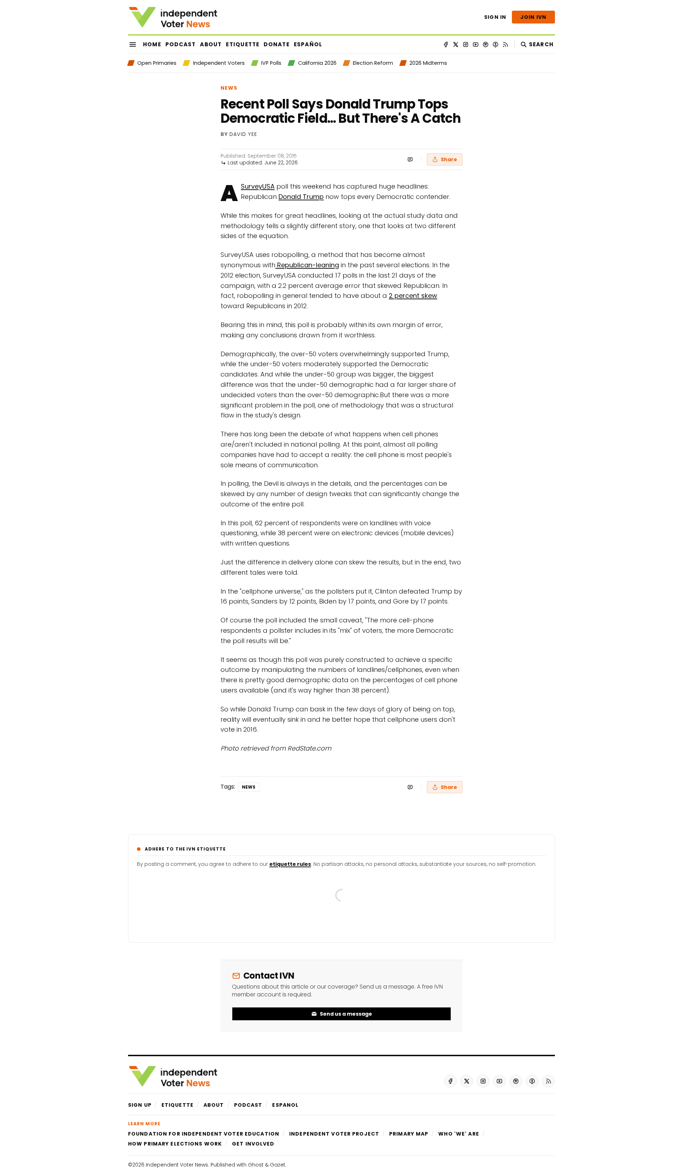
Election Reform (373, 63)
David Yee (243, 134)
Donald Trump (301, 196)
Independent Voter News (177, 1164)
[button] (140, 1105)
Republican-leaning (307, 264)
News (229, 87)
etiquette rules (290, 864)
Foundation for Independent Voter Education (203, 1133)
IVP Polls (271, 63)
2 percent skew (413, 295)
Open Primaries (156, 63)
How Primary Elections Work (175, 1143)
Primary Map (408, 1133)
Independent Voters (218, 63)
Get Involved (253, 1143)
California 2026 (317, 63)
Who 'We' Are (458, 1133)
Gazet (277, 1164)
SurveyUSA (258, 186)
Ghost (256, 1164)
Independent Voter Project (334, 1133)
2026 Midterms (428, 63)
